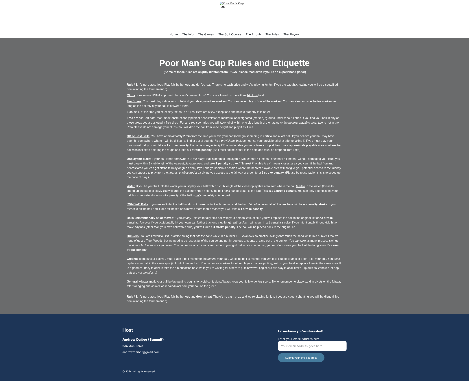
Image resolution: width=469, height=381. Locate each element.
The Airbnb (253, 34)
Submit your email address (301, 357)
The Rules (272, 34)
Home (173, 34)
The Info (188, 34)
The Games (206, 34)
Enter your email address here (299, 339)
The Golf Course (229, 34)
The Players (291, 34)
